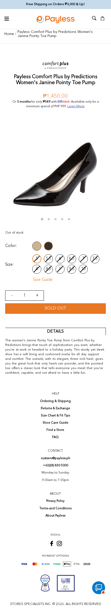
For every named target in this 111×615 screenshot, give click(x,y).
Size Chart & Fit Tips (55, 415)
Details (55, 331)
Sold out (55, 308)
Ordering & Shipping (55, 401)
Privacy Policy (55, 501)
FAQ (55, 437)
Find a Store (55, 430)
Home (9, 34)
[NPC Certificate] (66, 583)
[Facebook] (52, 543)
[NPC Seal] (45, 583)
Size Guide (43, 280)
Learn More (75, 106)
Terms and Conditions (55, 508)
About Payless (55, 515)
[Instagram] (59, 543)
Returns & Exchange (55, 408)
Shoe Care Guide (55, 422)
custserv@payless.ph (55, 458)
